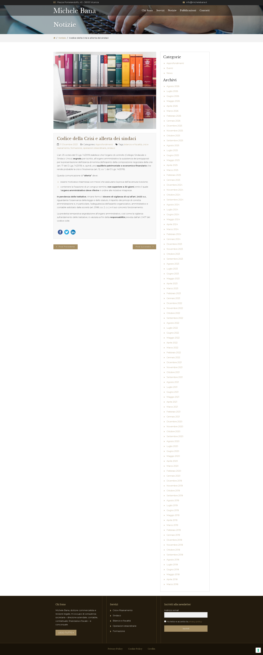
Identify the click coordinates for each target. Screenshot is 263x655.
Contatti (205, 10)
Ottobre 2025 (173, 135)
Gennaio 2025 (173, 180)
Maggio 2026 (173, 101)
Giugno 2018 (173, 569)
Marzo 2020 (172, 466)
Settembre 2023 (175, 259)
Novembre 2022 (175, 308)
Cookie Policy (135, 649)
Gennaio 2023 (173, 298)
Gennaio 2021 (173, 416)
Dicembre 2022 (174, 303)
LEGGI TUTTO (65, 632)
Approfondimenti (104, 144)
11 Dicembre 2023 (69, 144)
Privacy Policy (115, 649)
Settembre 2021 (175, 377)
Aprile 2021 (172, 402)
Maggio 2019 (173, 515)
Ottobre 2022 (173, 313)
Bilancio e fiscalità (122, 620)
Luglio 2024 (172, 209)
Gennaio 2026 (173, 120)
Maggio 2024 (173, 219)
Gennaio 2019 (173, 535)
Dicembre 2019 (174, 480)
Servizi (160, 10)
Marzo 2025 (172, 170)
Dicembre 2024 (174, 185)
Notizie (172, 10)
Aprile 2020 (172, 461)
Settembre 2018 (175, 554)
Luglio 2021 (172, 387)
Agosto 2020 (173, 441)
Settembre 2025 (175, 140)
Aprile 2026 (172, 106)
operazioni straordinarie (94, 148)
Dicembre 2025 (174, 125)
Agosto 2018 (173, 559)
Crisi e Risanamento (123, 610)
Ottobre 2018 (173, 549)
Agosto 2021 (173, 382)
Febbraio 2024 (174, 234)
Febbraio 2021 (174, 411)
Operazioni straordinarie (124, 626)
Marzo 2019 (172, 525)
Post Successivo (143, 246)
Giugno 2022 (173, 332)
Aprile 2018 (172, 579)
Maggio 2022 (173, 337)
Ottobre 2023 (173, 254)
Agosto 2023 (173, 263)
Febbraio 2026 (174, 116)
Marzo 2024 (172, 229)
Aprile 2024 (172, 224)
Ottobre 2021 (173, 372)
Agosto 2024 (173, 204)
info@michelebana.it (196, 2)
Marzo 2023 (172, 288)
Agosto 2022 (173, 323)
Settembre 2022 (175, 318)
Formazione (119, 631)
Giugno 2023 (173, 273)
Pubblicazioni (188, 10)
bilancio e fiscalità (133, 144)
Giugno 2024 (173, 214)
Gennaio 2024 (173, 239)
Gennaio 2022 (173, 357)
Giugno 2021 (173, 392)
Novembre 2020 (175, 426)
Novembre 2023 (175, 249)
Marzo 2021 (172, 406)
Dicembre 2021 (174, 362)
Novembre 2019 (175, 485)
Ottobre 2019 (173, 490)
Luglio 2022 (172, 328)
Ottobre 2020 (173, 431)
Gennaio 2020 (173, 475)
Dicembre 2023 (174, 244)
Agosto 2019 (173, 500)
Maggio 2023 (173, 278)
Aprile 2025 (172, 165)
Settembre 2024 (175, 199)
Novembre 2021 (175, 367)
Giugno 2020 (173, 451)
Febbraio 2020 (174, 471)
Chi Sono (147, 10)
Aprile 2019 (172, 520)
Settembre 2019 (175, 495)
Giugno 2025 (173, 155)
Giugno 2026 (173, 96)
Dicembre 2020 (174, 421)
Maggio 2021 (173, 397)
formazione (76, 148)
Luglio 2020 (172, 446)
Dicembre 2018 (174, 540)
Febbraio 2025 (174, 175)
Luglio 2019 (172, 505)
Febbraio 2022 (174, 352)
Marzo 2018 (172, 584)
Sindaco (117, 615)
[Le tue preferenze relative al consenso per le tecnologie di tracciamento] (258, 650)
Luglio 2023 (172, 268)
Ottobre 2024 (173, 194)
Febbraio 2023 (174, 293)
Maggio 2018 (173, 574)
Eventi (170, 68)
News (169, 73)
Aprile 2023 (172, 283)
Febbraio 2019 (174, 530)
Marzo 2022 (172, 347)
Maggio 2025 (173, 160)
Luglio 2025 (172, 150)
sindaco (111, 148)
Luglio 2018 (172, 564)
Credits (151, 649)
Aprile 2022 (172, 342)
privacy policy (195, 621)
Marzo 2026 (172, 111)
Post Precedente (66, 246)
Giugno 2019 (173, 510)
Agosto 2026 (173, 86)
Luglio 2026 (172, 91)
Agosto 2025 (173, 145)
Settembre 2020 (175, 436)
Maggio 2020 (173, 456)
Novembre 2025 (175, 130)
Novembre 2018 (175, 545)
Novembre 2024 (175, 189)
